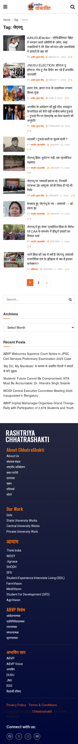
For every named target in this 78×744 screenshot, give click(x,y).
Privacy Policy (16, 705)
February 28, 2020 (59, 126)
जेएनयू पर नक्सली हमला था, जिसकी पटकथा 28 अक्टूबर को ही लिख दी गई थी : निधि (50, 185)
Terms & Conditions (43, 705)
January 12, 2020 (59, 213)
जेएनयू (25, 19)
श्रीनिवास (34, 269)
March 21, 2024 (57, 56)
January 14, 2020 (59, 167)
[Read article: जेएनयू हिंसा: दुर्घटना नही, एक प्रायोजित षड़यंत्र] (14, 163)
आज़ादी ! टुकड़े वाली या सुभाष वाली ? (47, 139)
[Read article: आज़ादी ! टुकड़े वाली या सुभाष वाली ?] (14, 144)
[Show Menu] (5, 6)
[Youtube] (37, 736)
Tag (16, 19)
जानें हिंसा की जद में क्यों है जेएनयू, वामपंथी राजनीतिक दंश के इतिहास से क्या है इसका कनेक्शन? (50, 259)
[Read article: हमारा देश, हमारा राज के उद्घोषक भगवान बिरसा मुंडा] (14, 93)
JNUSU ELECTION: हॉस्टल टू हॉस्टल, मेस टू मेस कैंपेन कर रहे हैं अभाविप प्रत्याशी (50, 69)
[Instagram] (28, 736)
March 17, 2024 (57, 79)
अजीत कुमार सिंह (37, 56)
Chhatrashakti (42, 711)
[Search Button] (72, 6)
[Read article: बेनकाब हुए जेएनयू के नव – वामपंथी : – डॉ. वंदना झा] (14, 209)
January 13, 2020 (58, 195)
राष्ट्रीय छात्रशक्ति (38, 144)
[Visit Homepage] (39, 6)
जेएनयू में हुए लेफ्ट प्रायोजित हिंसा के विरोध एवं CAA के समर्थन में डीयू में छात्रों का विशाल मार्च (50, 231)
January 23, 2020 (59, 144)
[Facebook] (9, 736)
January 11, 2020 (59, 241)
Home (6, 19)
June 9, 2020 (55, 98)
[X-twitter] (19, 736)
